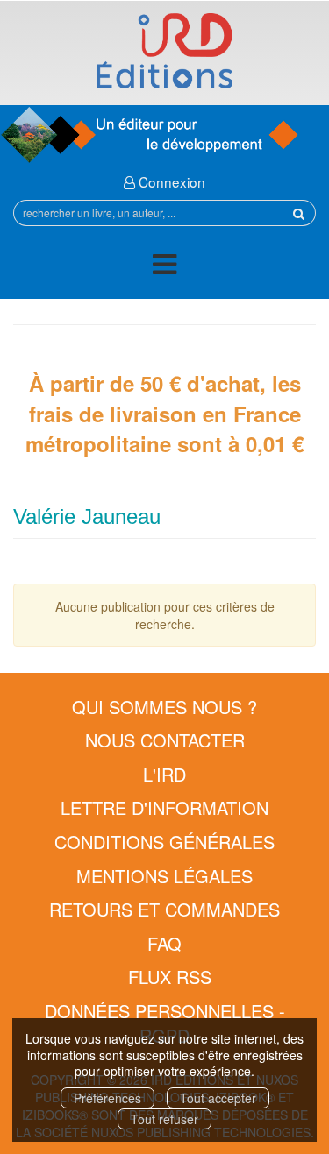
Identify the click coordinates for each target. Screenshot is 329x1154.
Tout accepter (218, 1098)
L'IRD (164, 774)
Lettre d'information (164, 807)
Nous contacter (165, 740)
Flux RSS (169, 976)
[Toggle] (164, 267)
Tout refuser (164, 1119)
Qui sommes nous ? (164, 706)
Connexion (170, 181)
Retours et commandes (164, 909)
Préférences (107, 1098)
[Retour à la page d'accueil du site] (164, 50)
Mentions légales (164, 876)
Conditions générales (164, 841)
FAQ (164, 943)
